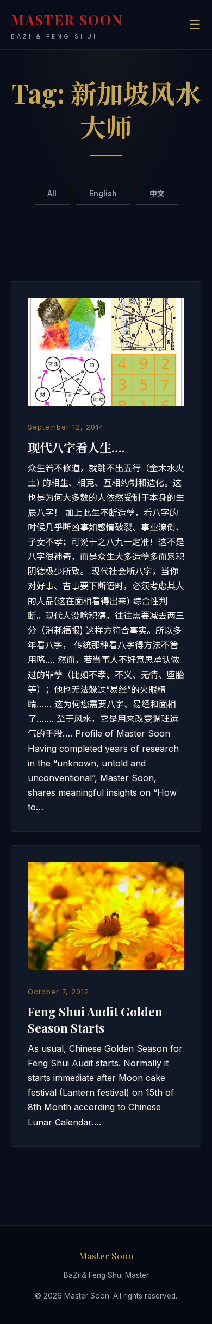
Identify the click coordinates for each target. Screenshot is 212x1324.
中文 (157, 193)
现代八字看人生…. (76, 447)
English (103, 193)
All (52, 193)
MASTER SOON (67, 25)
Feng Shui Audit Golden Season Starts (95, 1019)
